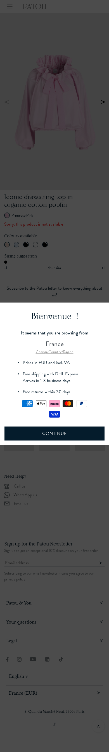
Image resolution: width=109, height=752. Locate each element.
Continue (54, 433)
